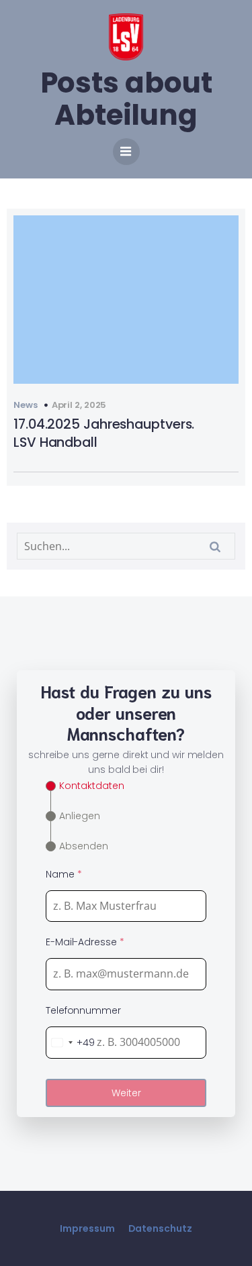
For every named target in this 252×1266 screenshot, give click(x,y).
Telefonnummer (83, 1010)
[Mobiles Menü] (126, 151)
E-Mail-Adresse (85, 942)
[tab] (85, 786)
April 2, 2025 (79, 405)
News (25, 405)
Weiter (126, 1093)
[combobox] (70, 1042)
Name (63, 874)
